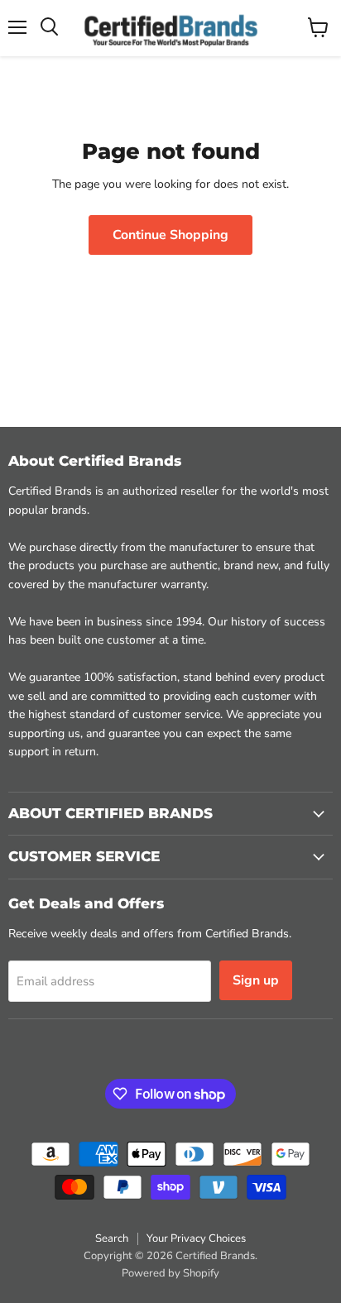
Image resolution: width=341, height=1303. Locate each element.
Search (111, 1238)
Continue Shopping (170, 235)
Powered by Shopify (170, 1273)
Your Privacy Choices (196, 1238)
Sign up (256, 980)
